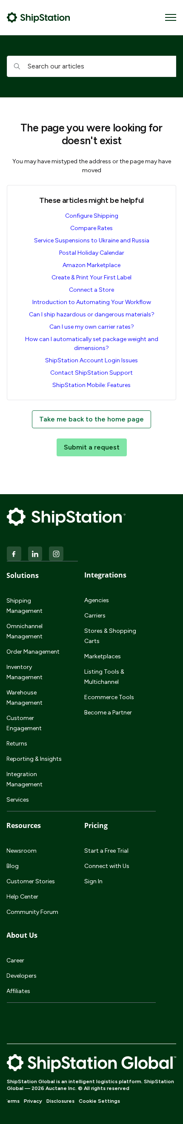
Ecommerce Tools (109, 697)
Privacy (33, 1101)
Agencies (96, 600)
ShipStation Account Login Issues (91, 360)
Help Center (22, 896)
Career (15, 960)
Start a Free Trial (106, 850)
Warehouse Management (24, 697)
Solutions (22, 575)
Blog (12, 866)
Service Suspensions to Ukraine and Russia (91, 240)
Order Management (33, 651)
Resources (23, 825)
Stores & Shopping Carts (110, 636)
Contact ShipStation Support (91, 372)
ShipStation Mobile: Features (91, 385)
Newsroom (21, 850)
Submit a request (92, 447)
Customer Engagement (24, 723)
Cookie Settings (99, 1101)
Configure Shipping (91, 215)
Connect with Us (106, 866)
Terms (12, 1101)
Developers (21, 975)
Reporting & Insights (34, 759)
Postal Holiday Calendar (91, 252)
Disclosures (60, 1101)
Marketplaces (102, 656)
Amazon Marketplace (91, 265)
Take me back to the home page (91, 419)
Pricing (96, 825)
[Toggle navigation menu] (171, 17)
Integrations (105, 575)
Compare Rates (91, 228)
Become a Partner (108, 712)
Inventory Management (24, 672)
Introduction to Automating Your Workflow (91, 302)
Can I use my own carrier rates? (91, 326)
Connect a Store (91, 289)
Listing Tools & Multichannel (104, 677)
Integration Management (24, 779)
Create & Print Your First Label (91, 277)
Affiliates (18, 991)
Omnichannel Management (24, 631)
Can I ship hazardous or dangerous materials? (91, 314)
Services (17, 799)
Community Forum (32, 912)
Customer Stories (30, 881)
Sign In (93, 881)
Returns (16, 743)
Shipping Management (24, 606)
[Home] (38, 17)
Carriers (95, 615)
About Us (21, 935)
